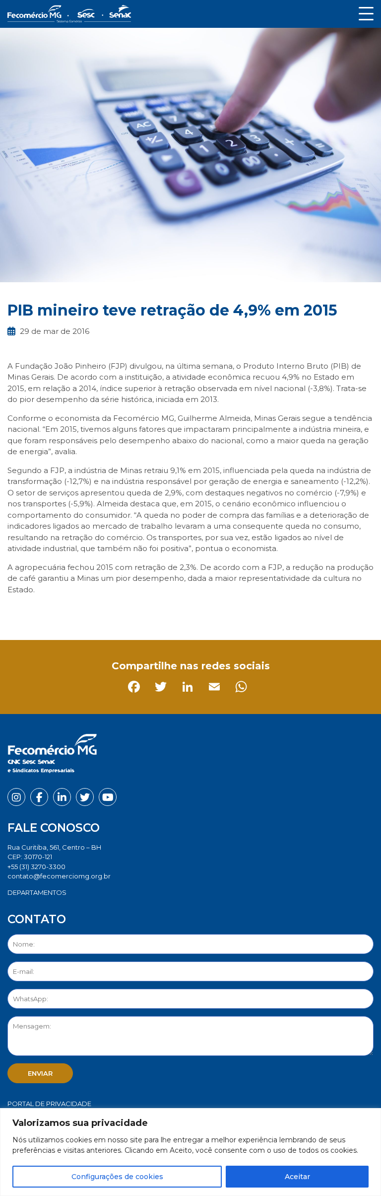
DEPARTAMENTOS (36, 892)
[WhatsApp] (124, 611)
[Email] (97, 611)
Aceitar (297, 1176)
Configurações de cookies (117, 1176)
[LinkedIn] (70, 611)
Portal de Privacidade (49, 1104)
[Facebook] (17, 611)
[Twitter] (44, 611)
